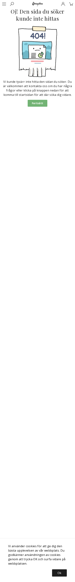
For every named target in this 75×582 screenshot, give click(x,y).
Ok (59, 573)
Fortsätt (37, 103)
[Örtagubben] (37, 4)
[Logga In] (63, 4)
